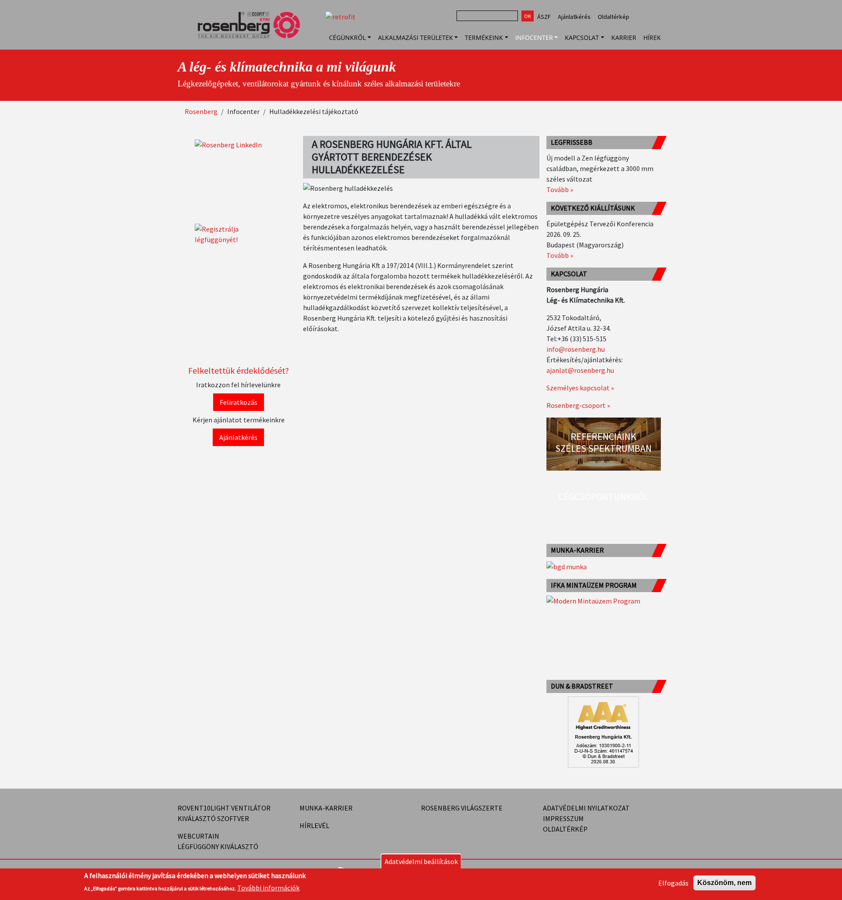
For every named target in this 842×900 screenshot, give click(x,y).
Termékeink (484, 37)
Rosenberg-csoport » (578, 405)
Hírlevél (314, 825)
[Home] (252, 37)
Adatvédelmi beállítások (421, 861)
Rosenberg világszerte (462, 808)
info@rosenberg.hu (575, 349)
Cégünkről (347, 37)
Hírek (652, 37)
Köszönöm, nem (724, 882)
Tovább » (559, 189)
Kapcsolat (582, 37)
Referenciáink (603, 436)
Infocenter (534, 37)
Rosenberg (201, 111)
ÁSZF (544, 17)
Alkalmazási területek (415, 37)
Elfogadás (673, 883)
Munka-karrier (326, 808)
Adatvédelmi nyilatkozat (586, 808)
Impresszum (563, 818)
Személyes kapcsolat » (580, 387)
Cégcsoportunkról (603, 496)
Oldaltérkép (613, 17)
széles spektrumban (603, 448)
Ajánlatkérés (574, 17)
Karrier (623, 37)
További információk (268, 887)
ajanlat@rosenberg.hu (580, 370)
